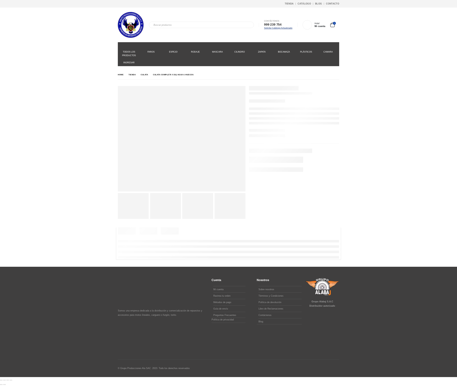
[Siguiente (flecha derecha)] (4, 384)
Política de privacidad (223, 319)
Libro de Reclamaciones (270, 308)
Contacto (332, 3)
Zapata (262, 52)
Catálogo (304, 3)
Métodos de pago (222, 302)
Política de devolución (269, 302)
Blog (318, 3)
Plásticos (306, 52)
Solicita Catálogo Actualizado (278, 28)
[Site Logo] (131, 25)
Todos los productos (129, 54)
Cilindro (239, 52)
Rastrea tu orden (221, 295)
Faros (151, 52)
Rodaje (195, 52)
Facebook (322, 368)
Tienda (289, 3)
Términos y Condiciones (270, 295)
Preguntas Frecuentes (224, 315)
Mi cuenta (218, 289)
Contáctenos (265, 315)
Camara (328, 52)
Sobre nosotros (266, 289)
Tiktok (336, 368)
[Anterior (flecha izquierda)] (1, 384)
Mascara (217, 52)
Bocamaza (284, 52)
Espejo (173, 52)
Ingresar (129, 62)
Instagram (329, 368)
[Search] (249, 25)
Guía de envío (220, 308)
